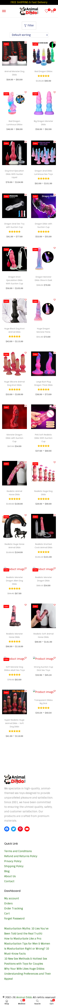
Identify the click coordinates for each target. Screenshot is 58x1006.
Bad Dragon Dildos (43, 71)
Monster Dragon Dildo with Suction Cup (14, 438)
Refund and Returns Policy (20, 856)
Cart (7, 913)
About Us (10, 876)
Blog (7, 871)
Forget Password (14, 918)
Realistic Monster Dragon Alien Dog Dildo (14, 580)
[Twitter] (13, 828)
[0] (46, 11)
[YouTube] (27, 828)
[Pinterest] (20, 828)
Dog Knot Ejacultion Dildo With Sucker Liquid (14, 174)
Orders (8, 903)
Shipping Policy (14, 866)
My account (11, 898)
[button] (25, 42)
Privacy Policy (12, 861)
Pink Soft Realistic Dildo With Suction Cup (43, 438)
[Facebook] (6, 828)
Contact (9, 881)
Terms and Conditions (18, 851)
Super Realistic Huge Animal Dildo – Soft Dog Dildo (14, 723)
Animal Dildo (24, 997)
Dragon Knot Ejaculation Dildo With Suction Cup (14, 280)
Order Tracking (13, 908)
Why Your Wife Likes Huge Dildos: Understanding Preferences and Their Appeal (27, 973)
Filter (31, 25)
